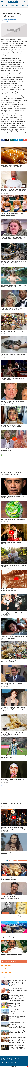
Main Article (5, 913)
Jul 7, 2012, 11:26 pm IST (6, 21)
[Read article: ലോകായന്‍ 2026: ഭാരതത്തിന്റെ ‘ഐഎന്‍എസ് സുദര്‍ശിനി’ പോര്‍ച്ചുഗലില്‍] (5, 1011)
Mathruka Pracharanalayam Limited (9, 1062)
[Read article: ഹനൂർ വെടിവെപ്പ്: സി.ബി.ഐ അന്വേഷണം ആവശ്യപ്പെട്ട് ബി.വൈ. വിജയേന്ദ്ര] (14, 888)
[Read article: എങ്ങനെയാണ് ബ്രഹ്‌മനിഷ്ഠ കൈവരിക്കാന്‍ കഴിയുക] (5, 1032)
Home (2, 11)
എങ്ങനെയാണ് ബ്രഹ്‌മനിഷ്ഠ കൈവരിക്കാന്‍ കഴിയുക (17, 1031)
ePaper (12, 5)
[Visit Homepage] (13, 1)
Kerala (17, 5)
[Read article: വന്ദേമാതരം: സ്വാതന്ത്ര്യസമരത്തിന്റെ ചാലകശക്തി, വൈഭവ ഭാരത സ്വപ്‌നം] (14, 908)
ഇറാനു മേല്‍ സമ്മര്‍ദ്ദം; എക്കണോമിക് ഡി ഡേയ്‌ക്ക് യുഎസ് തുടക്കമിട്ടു (12, 879)
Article (4, 932)
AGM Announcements (13, 1059)
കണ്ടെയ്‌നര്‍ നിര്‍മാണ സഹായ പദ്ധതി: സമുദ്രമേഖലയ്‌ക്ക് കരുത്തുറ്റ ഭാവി (11, 936)
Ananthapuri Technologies (13, 1064)
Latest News (4, 5)
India (23, 5)
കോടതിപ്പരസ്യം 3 (6, 972)
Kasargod (13, 11)
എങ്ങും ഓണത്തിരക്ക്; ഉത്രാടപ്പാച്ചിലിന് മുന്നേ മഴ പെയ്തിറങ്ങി (16, 1004)
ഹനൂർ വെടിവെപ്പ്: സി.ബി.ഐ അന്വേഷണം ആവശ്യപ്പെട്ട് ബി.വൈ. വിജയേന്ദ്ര (13, 898)
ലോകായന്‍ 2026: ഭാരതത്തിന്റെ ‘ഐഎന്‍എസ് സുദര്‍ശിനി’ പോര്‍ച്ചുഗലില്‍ (18, 1011)
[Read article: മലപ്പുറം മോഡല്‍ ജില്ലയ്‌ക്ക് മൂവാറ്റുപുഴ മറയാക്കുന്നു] (14, 946)
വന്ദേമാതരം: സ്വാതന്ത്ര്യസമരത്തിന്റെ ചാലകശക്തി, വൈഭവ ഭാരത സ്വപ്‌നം (11, 917)
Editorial (4, 951)
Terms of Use (16, 1058)
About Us (3, 1058)
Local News (7, 11)
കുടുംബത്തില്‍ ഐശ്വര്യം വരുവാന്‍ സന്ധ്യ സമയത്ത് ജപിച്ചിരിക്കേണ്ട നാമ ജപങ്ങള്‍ (17, 1047)
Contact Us (9, 1058)
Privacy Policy (4, 1059)
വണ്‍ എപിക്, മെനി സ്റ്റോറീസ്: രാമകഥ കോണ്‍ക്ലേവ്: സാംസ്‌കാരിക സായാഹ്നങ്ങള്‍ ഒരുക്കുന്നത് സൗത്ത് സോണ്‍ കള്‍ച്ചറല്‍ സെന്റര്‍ (17, 1040)
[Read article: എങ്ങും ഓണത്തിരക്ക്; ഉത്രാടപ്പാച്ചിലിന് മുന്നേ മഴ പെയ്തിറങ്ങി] (5, 1005)
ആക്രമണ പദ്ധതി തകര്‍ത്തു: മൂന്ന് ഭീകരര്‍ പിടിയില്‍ (17, 1017)
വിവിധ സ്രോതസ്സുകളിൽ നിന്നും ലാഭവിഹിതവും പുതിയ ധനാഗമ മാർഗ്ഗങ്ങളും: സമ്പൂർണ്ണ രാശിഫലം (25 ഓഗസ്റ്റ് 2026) (17, 998)
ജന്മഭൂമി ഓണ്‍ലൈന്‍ (10, 19)
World (4, 874)
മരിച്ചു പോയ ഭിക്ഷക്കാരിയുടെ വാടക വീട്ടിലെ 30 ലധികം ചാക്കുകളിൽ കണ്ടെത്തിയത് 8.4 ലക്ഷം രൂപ (18, 983)
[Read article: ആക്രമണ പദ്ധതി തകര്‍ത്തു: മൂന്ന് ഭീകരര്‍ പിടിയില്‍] (5, 1018)
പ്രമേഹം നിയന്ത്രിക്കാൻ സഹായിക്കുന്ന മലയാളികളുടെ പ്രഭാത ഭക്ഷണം (18, 990)
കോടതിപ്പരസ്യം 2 (6, 969)
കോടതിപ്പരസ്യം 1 (6, 965)
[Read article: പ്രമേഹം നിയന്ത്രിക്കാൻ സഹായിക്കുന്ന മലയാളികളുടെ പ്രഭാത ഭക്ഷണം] (5, 990)
